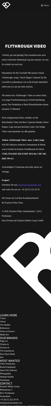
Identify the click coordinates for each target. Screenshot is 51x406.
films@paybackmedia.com (29, 185)
